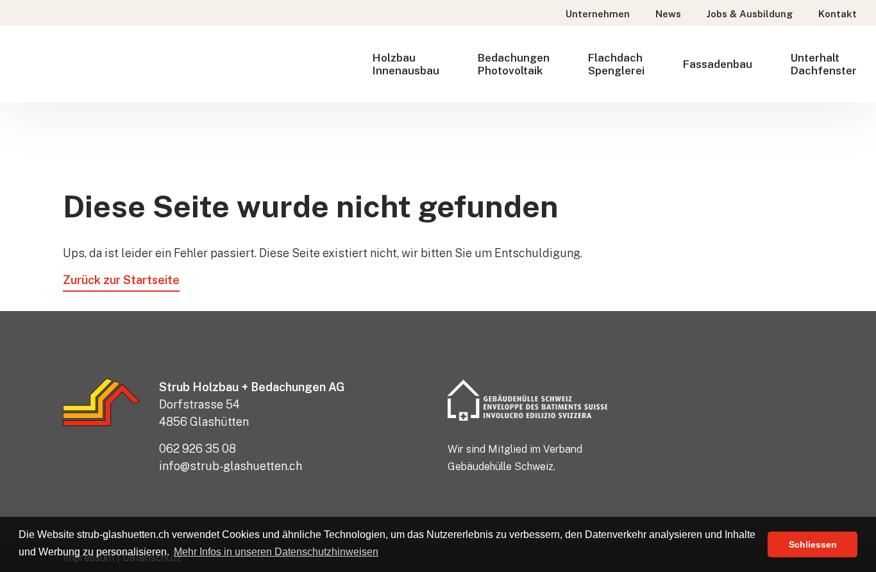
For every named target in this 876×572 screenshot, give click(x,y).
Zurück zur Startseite (121, 280)
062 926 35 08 (197, 448)
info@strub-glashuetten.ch (230, 466)
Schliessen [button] (813, 544)
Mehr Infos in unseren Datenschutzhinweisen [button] (276, 551)
